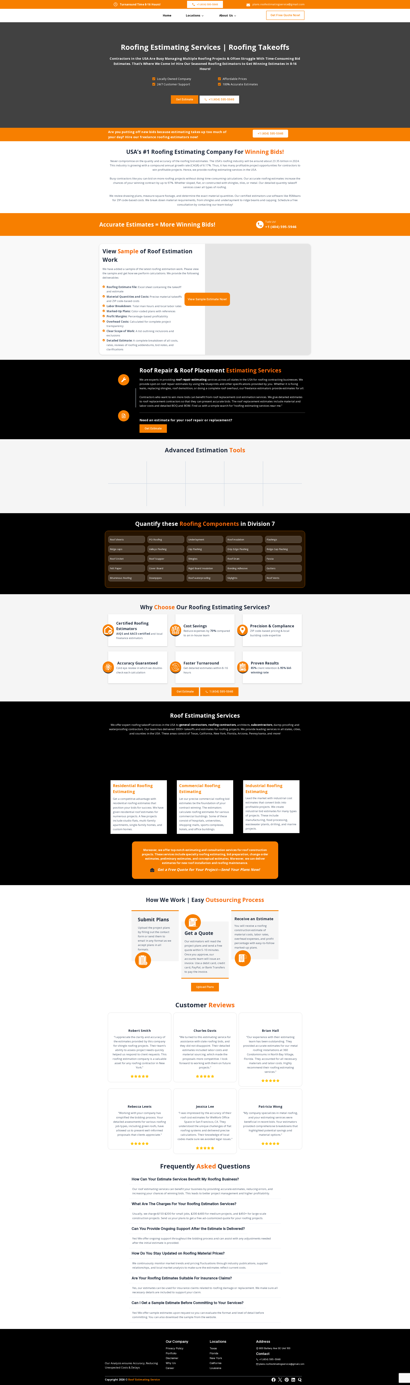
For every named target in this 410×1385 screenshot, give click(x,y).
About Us (226, 15)
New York (216, 1358)
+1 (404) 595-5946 (280, 226)
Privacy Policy (174, 1348)
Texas (213, 1348)
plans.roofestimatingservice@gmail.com (281, 1363)
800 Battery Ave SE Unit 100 (275, 1348)
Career (170, 1368)
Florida (214, 1353)
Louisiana (215, 1368)
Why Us (171, 1363)
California (215, 1363)
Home (167, 15)
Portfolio (171, 1353)
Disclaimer (172, 1358)
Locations (193, 15)
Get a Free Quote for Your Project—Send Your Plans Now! (208, 869)
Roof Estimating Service (144, 1379)
